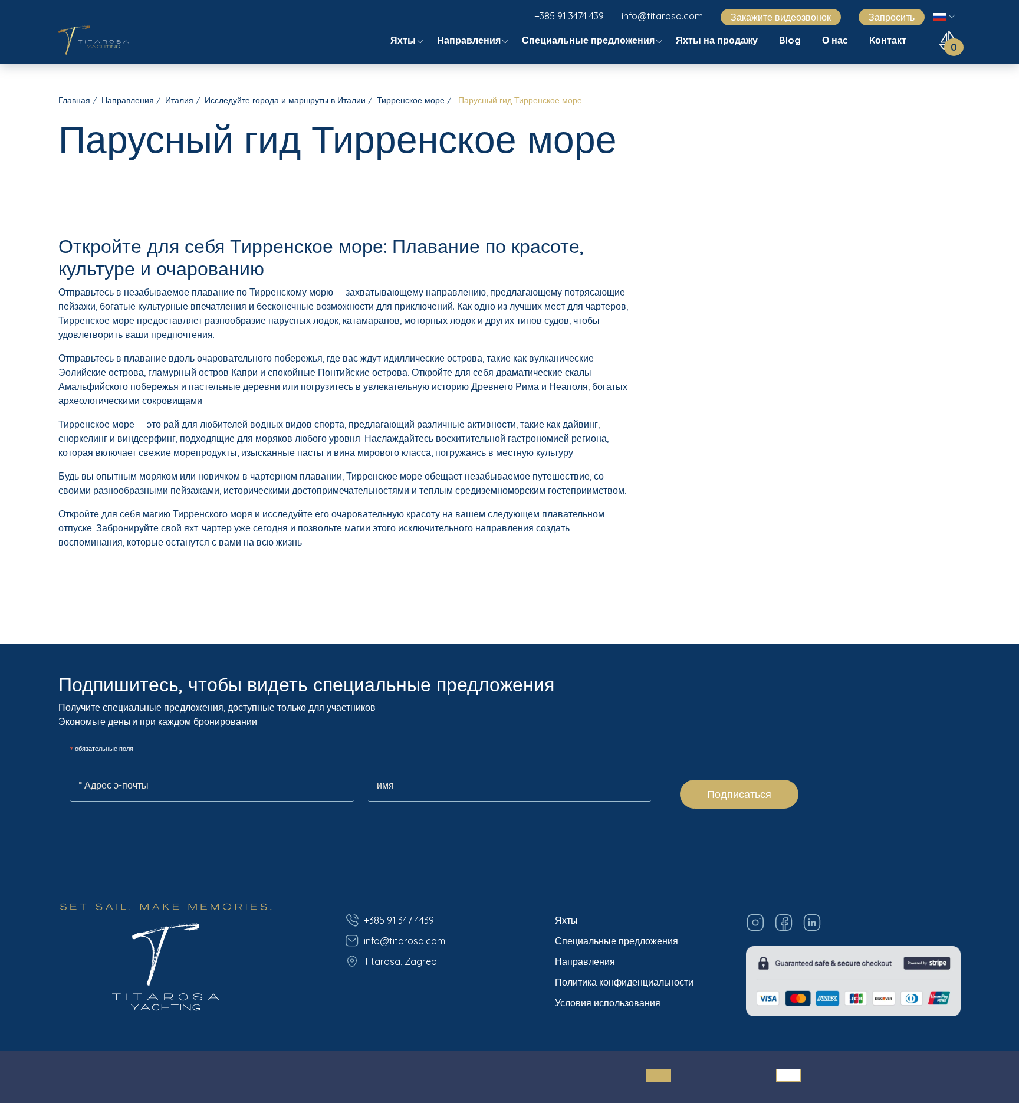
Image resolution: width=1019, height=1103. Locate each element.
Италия (179, 100)
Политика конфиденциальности (624, 982)
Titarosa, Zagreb (400, 961)
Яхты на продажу (718, 40)
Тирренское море (411, 100)
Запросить (892, 17)
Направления (470, 40)
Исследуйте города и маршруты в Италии (285, 100)
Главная (74, 100)
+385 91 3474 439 (569, 16)
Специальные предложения (589, 40)
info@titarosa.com (662, 16)
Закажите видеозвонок (781, 17)
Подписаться (739, 794)
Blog (791, 40)
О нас (836, 40)
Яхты (404, 40)
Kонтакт (889, 40)
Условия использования (607, 1003)
